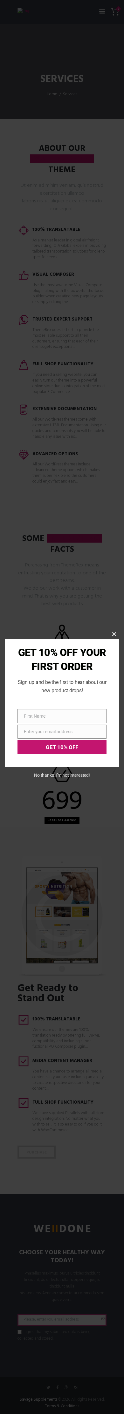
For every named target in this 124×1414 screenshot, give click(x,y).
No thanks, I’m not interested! (62, 775)
